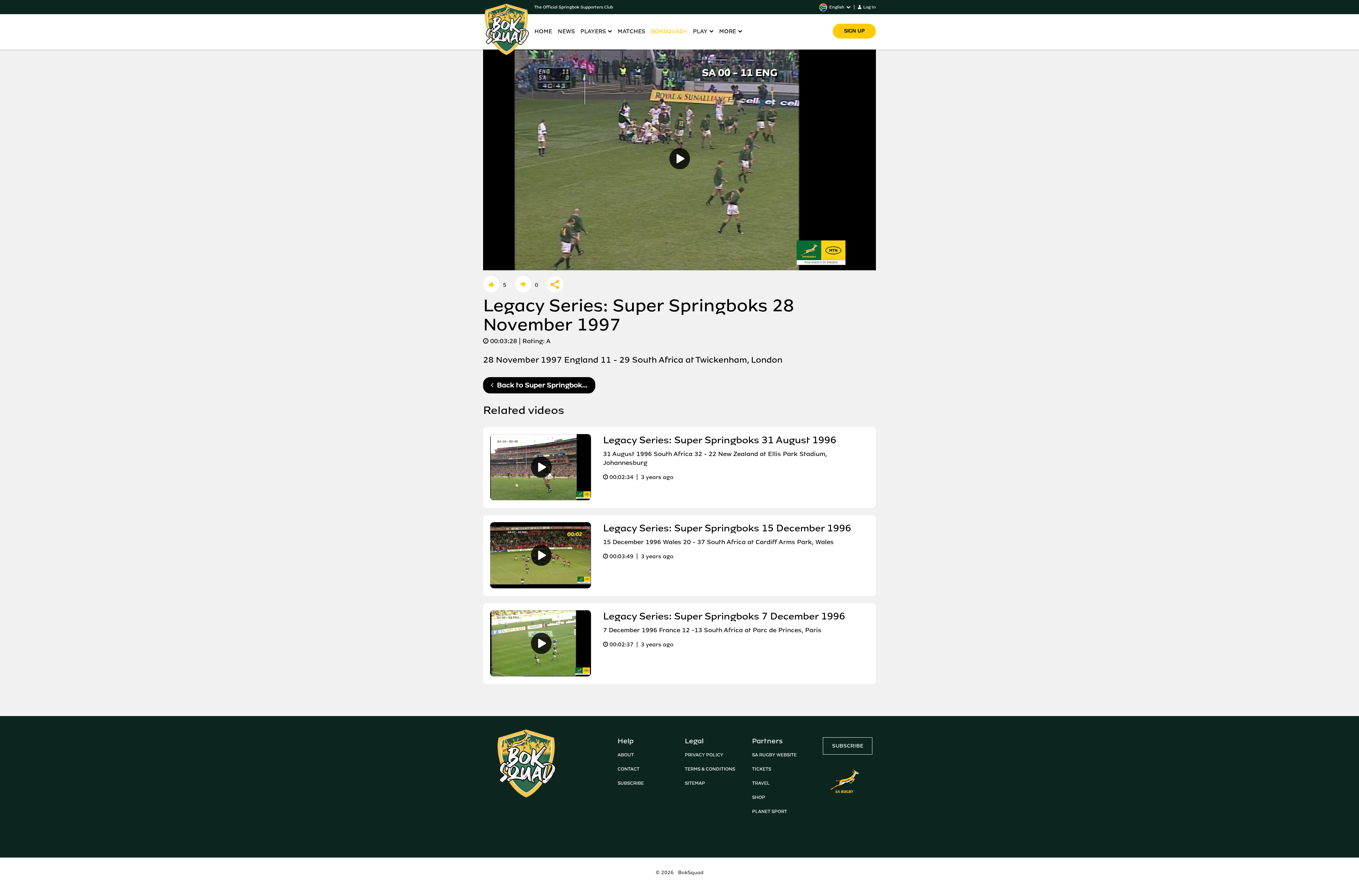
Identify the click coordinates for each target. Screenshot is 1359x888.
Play (700, 31)
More (727, 31)
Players (593, 31)
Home (543, 31)
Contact (629, 769)
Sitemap (695, 783)
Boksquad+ (669, 31)
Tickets (761, 769)
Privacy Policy (704, 755)
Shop (758, 797)
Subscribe (631, 783)
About (626, 755)
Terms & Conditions (710, 769)
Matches (631, 31)
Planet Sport (769, 811)
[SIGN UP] (854, 21)
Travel (761, 783)
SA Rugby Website (774, 755)
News (566, 31)
